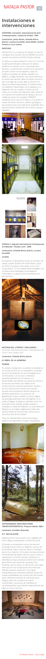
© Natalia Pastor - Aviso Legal (32, 654)
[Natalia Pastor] (18, 7)
